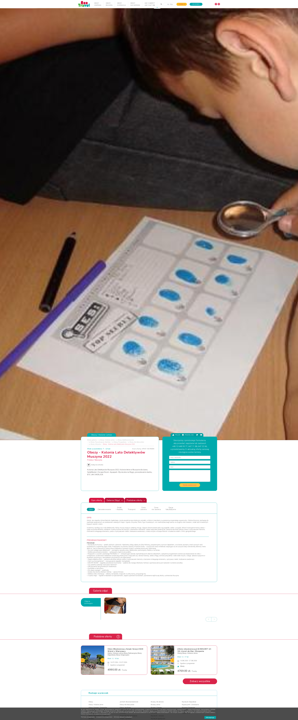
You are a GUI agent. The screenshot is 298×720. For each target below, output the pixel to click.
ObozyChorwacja (121, 4)
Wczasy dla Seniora (157, 702)
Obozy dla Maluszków (136, 442)
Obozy (91, 702)
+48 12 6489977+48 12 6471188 (149, 4)
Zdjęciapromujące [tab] (89, 602)
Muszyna (98, 460)
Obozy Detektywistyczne (126, 440)
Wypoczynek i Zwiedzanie (190, 704)
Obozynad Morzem (135, 4)
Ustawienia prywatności (104, 717)
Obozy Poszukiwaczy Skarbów (100, 442)
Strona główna (92, 440)
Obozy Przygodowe (120, 442)
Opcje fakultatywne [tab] (171, 508)
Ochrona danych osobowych (123, 717)
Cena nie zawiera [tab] (156, 508)
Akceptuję (210, 717)
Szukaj (181, 4)
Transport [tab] (131, 509)
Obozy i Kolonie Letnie (107, 440)
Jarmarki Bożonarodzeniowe (129, 702)
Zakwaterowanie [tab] (104, 509)
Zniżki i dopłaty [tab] (119, 508)
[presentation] (208, 619)
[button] (157, 7)
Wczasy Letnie (155, 704)
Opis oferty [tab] (96, 500)
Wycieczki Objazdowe (189, 702)
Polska (90, 460)
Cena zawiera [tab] (143, 508)
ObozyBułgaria (109, 4)
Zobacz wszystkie (200, 681)
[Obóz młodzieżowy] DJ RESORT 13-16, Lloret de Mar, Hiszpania (194, 650)
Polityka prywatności (88, 717)
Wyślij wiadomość (190, 485)
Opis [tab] (91, 509)
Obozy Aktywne (95, 444)
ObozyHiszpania (97, 4)
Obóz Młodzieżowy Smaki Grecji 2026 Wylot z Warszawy (125, 650)
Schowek (196, 4)
